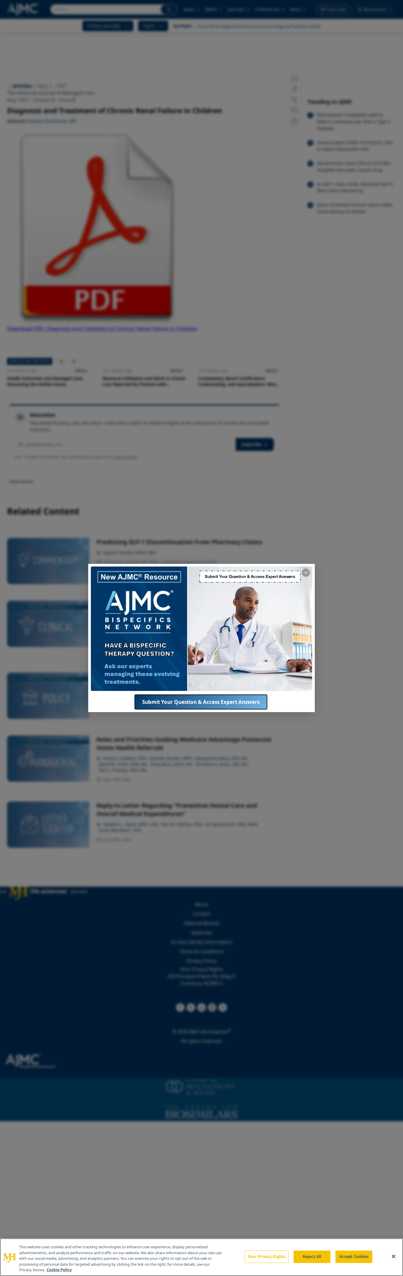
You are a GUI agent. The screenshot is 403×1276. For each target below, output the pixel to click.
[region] (201, 1257)
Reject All (312, 1256)
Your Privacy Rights (266, 1256)
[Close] (393, 1256)
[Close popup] (306, 573)
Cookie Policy (59, 1269)
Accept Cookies (354, 1256)
